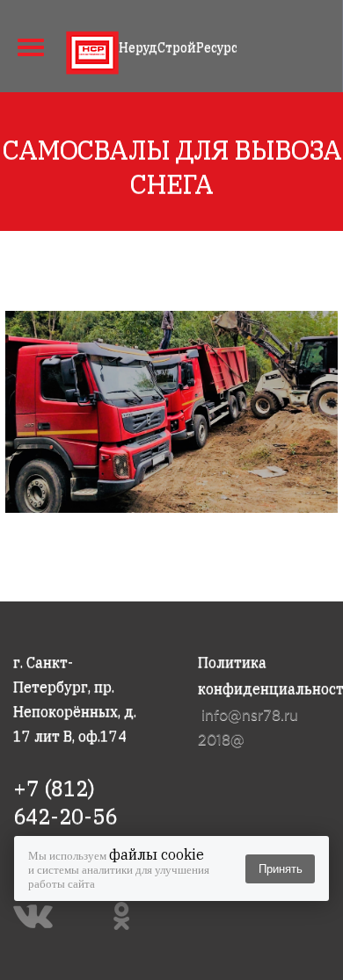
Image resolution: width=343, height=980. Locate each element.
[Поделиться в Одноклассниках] (125, 916)
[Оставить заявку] (314, 43)
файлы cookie (156, 854)
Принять (281, 869)
